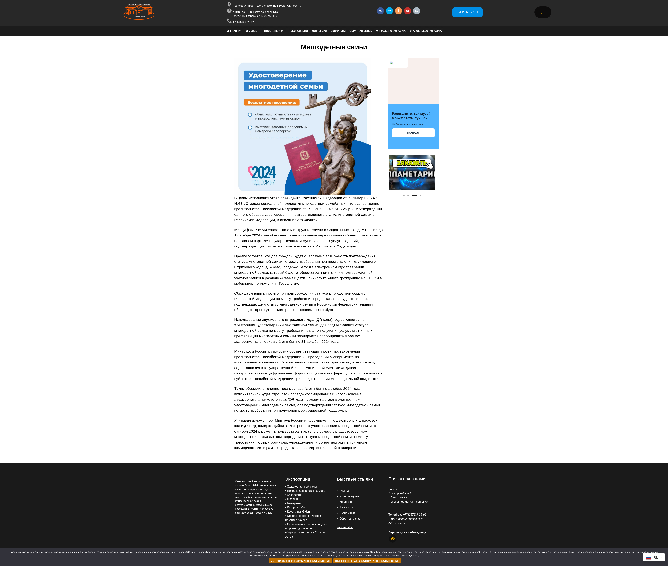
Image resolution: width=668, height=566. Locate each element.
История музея (349, 496)
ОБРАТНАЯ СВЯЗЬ (360, 31)
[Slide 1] (404, 196)
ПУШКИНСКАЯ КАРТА (392, 31)
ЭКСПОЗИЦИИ (299, 31)
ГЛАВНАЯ (236, 31)
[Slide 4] (420, 196)
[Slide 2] (408, 196)
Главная (345, 490)
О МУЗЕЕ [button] (251, 31)
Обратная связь (350, 518)
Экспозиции (347, 513)
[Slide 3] (414, 196)
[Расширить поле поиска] (542, 12)
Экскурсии (346, 507)
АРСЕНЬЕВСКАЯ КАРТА (427, 31)
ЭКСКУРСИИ (338, 31)
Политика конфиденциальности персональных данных (367, 560)
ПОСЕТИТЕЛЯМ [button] (273, 31)
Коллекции (346, 501)
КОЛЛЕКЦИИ (319, 31)
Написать (413, 133)
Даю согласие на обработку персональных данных (300, 560)
